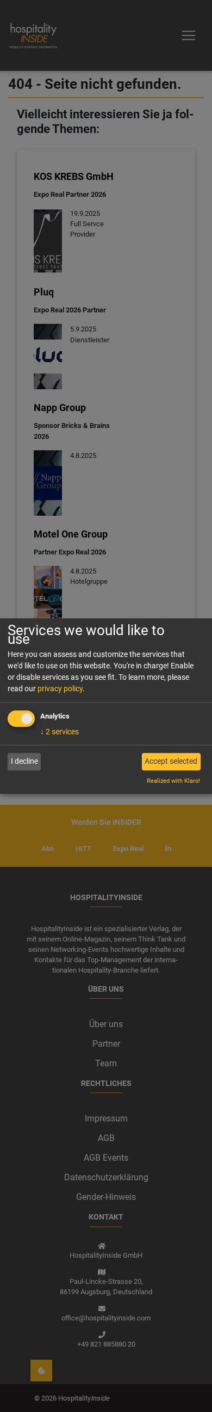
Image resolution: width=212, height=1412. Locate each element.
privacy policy (60, 688)
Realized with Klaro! (173, 781)
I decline (24, 761)
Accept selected (171, 761)
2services (59, 731)
